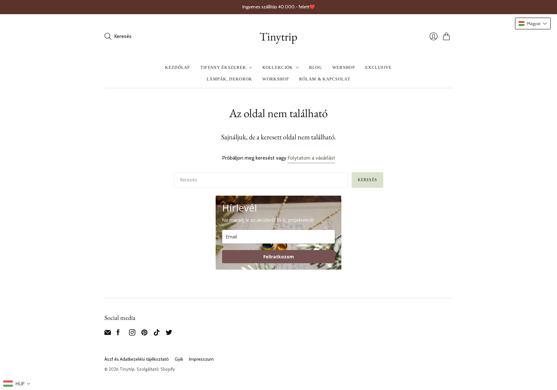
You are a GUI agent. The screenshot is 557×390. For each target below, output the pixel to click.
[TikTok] (156, 334)
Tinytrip (278, 36)
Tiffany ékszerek (223, 67)
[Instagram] (132, 334)
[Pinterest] (144, 334)
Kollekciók (277, 67)
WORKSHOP (275, 79)
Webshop (343, 67)
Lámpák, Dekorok (229, 79)
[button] (532, 23)
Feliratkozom (278, 257)
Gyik (179, 359)
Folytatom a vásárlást (311, 158)
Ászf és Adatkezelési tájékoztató (136, 359)
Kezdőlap (177, 67)
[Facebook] (118, 334)
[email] (107, 334)
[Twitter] (169, 334)
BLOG (315, 67)
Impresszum (201, 359)
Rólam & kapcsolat (324, 79)
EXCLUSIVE (378, 67)
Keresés (367, 180)
